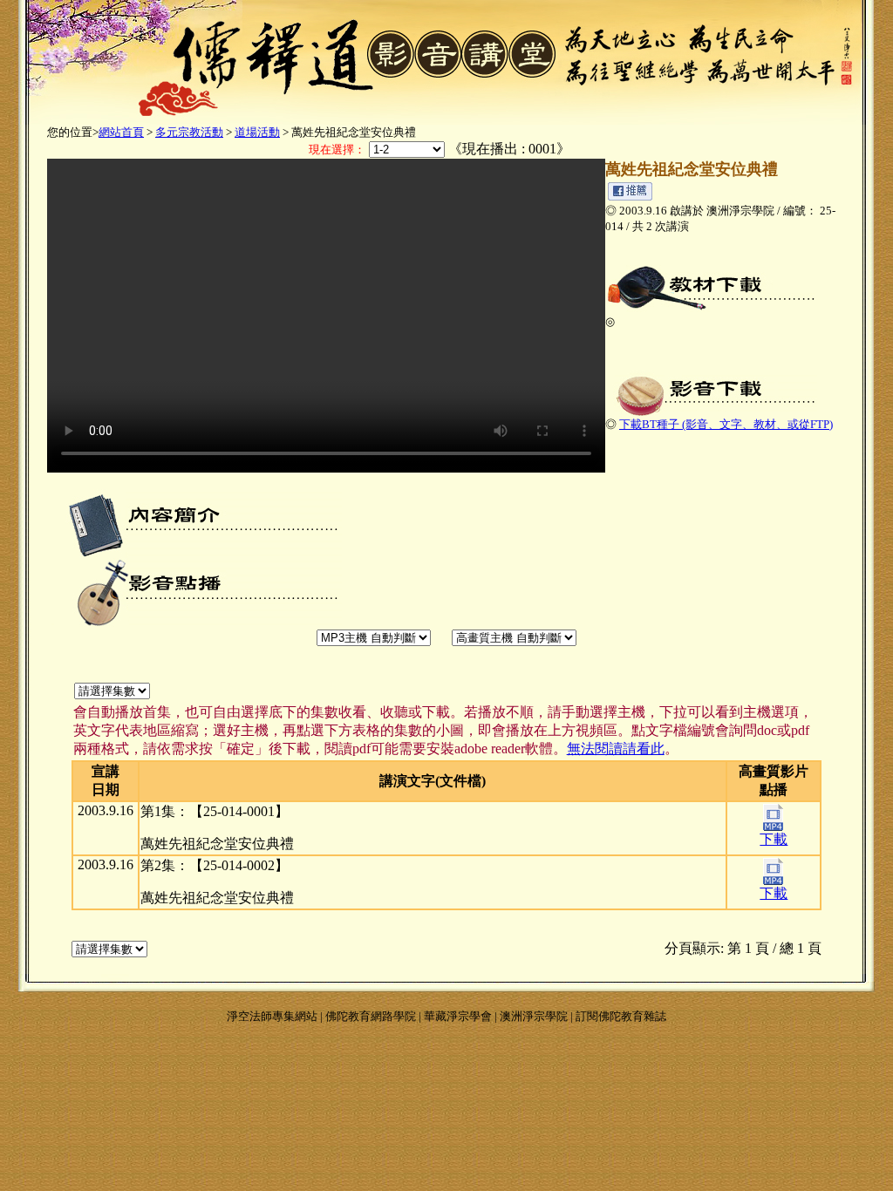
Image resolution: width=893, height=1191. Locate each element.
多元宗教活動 (189, 132)
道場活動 (257, 132)
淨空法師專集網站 (272, 1016)
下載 (773, 839)
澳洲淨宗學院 (534, 1016)
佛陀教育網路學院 (370, 1016)
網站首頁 (121, 132)
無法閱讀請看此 (616, 748)
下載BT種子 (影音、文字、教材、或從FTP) (726, 424)
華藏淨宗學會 (458, 1016)
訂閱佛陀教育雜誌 (621, 1016)
